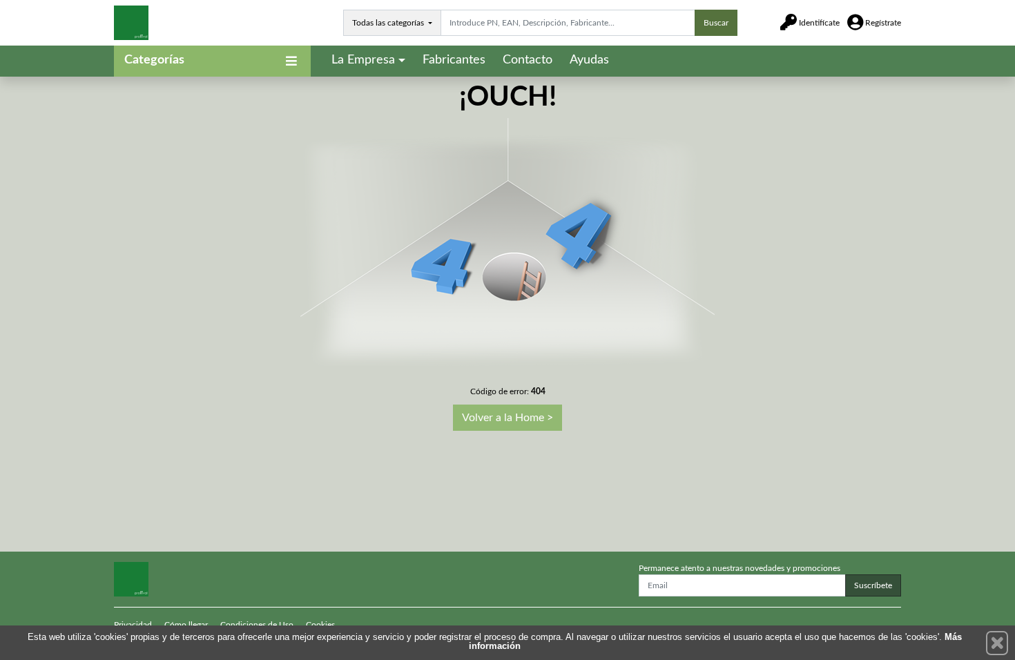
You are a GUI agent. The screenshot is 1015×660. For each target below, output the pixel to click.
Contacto (527, 60)
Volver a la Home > (507, 417)
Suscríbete (873, 585)
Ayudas (589, 60)
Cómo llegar (186, 625)
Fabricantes (454, 60)
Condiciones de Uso (256, 625)
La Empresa (363, 60)
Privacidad (133, 625)
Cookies (320, 625)
